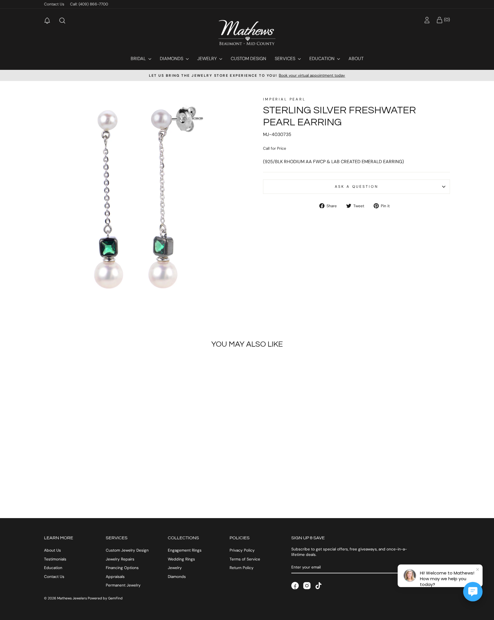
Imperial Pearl (284, 99)
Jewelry (207, 59)
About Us (52, 550)
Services (285, 59)
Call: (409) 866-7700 (89, 4)
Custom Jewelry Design (127, 550)
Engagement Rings (185, 550)
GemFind (115, 598)
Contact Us (54, 4)
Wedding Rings (181, 559)
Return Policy (242, 567)
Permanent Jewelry (123, 585)
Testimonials (55, 559)
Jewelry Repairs (120, 559)
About (356, 59)
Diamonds (172, 59)
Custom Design (248, 59)
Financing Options (122, 567)
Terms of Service (245, 559)
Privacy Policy (242, 550)
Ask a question (357, 186)
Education (322, 59)
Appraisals (115, 576)
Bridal (139, 59)
